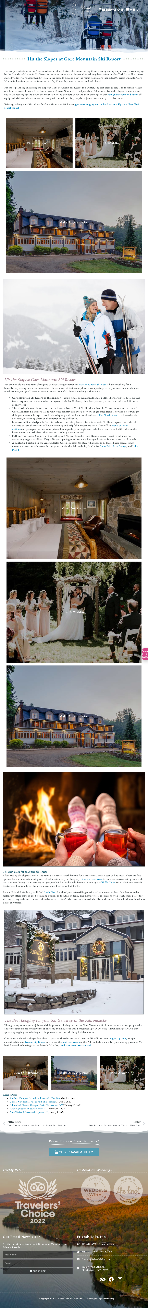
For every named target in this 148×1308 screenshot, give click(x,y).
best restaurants (71, 1041)
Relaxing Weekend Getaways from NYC (29, 1108)
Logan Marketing (106, 1298)
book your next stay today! (75, 1045)
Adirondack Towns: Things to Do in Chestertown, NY (36, 1105)
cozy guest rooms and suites (123, 94)
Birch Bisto (50, 892)
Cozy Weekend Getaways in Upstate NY (29, 1112)
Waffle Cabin (108, 882)
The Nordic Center (109, 415)
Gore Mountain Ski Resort (94, 384)
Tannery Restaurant (92, 879)
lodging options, (118, 1038)
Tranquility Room (35, 1041)
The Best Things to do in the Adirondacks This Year (35, 1098)
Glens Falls (106, 446)
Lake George (120, 446)
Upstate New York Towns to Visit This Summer (33, 1101)
